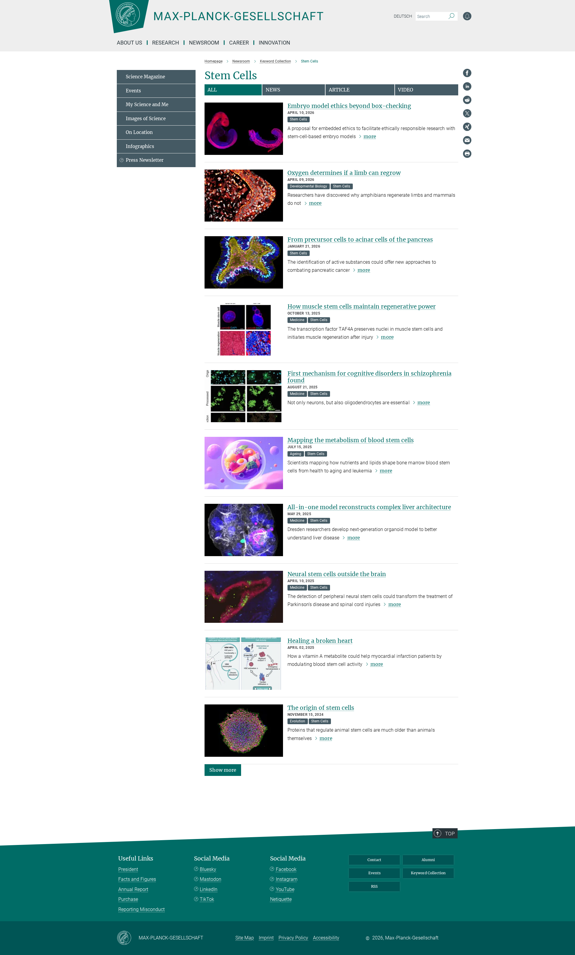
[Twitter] (467, 113)
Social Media (212, 858)
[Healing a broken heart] (244, 663)
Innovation (274, 42)
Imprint (266, 938)
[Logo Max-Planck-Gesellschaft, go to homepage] (216, 21)
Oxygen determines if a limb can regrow (344, 172)
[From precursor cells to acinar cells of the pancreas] (244, 262)
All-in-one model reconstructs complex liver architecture (369, 507)
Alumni (428, 860)
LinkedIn (208, 889)
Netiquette (281, 899)
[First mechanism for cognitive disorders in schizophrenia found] (244, 396)
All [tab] (212, 90)
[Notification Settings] (467, 16)
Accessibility (326, 938)
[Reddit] (467, 99)
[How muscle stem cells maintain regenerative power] (244, 329)
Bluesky (208, 869)
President (128, 869)
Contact (374, 860)
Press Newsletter (145, 160)
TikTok (207, 899)
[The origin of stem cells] (244, 730)
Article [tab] (339, 90)
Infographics (140, 146)
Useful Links (135, 858)
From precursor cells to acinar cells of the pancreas (360, 239)
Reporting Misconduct (141, 909)
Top (450, 834)
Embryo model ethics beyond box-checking (349, 105)
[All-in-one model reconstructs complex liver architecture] (244, 530)
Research (165, 42)
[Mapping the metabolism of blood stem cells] (244, 463)
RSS (374, 886)
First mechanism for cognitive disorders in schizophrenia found (370, 377)
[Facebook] (467, 72)
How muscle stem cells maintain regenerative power (362, 306)
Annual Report (133, 889)
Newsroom (204, 42)
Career (239, 42)
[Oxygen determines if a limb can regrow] (244, 196)
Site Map (244, 938)
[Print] (467, 153)
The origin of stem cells (321, 707)
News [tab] (273, 90)
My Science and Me (147, 104)
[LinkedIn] (467, 86)
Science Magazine (145, 77)
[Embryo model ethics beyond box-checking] (244, 129)
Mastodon (210, 879)
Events (133, 91)
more (370, 136)
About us (129, 42)
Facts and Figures (137, 879)
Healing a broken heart (320, 640)
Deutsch (403, 16)
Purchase (128, 899)
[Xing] (467, 126)
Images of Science (146, 118)
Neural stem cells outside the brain (337, 574)
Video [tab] (405, 90)
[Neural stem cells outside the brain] (244, 597)
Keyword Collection (428, 873)
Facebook (286, 869)
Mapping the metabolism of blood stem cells (351, 440)
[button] (223, 769)
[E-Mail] (467, 140)
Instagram (286, 879)
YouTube (285, 889)
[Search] (451, 16)
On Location (139, 132)
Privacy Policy (293, 938)
